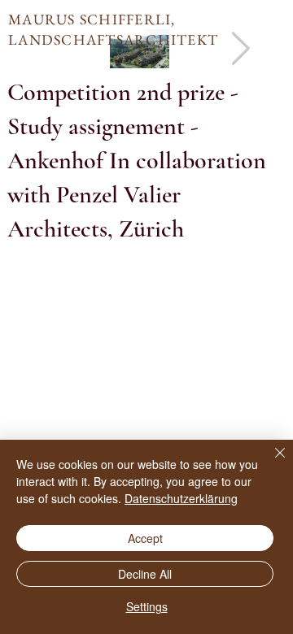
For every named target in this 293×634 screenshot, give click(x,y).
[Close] (270, 462)
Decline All (145, 574)
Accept (145, 538)
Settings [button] (147, 606)
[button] (146, 161)
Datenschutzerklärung (181, 498)
